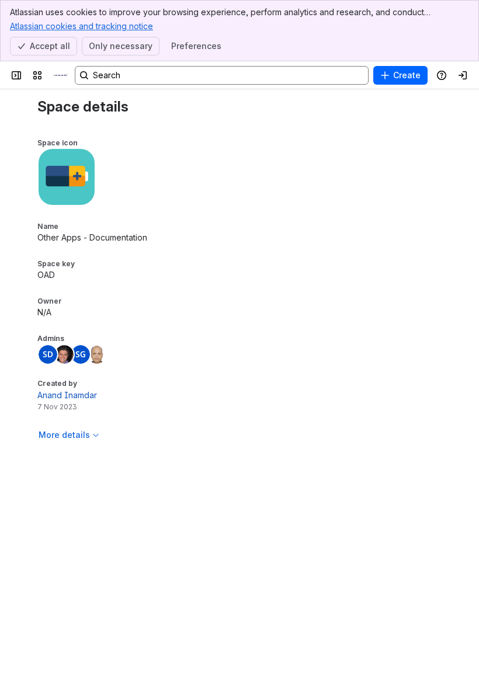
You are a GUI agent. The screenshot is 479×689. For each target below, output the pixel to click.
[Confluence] (60, 75)
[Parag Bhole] (64, 354)
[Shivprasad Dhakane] (48, 354)
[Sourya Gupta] (80, 354)
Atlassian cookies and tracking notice (81, 26)
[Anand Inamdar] (97, 354)
